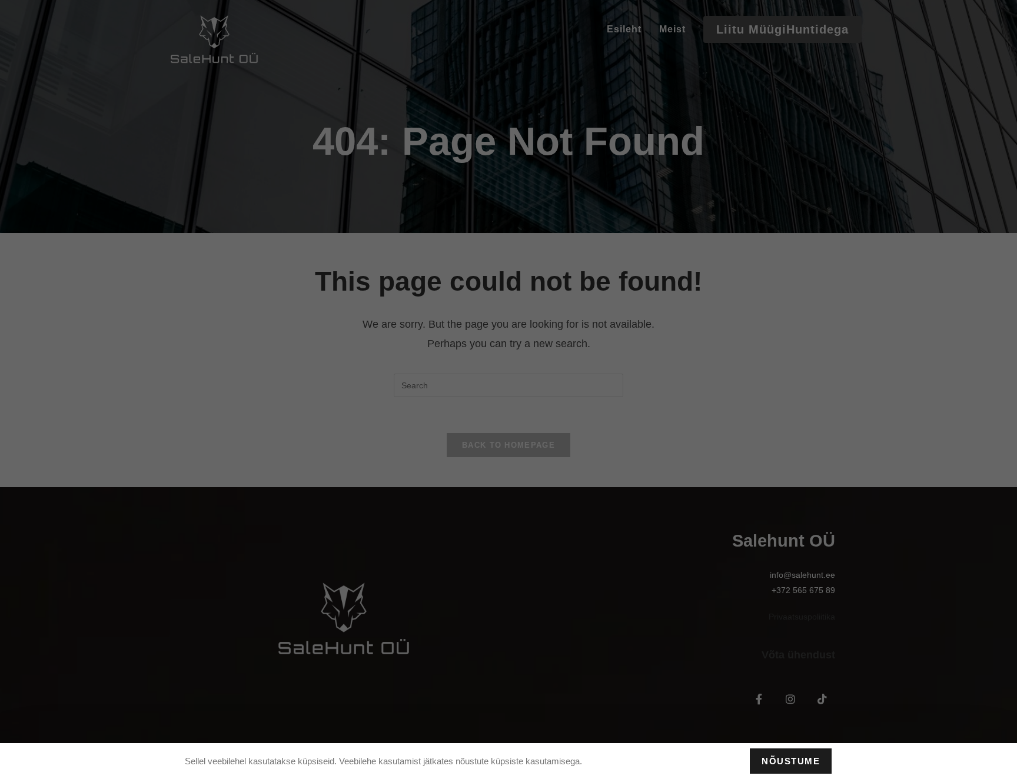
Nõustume (791, 761)
